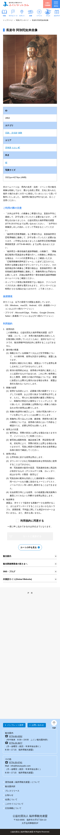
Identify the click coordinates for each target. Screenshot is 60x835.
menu (56, 6)
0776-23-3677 (15, 743)
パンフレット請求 (15, 725)
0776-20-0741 (15, 762)
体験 (30, 16)
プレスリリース (12, 791)
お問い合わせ (38, 725)
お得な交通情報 (47, 4)
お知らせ (9, 795)
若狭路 (8, 147)
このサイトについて (14, 804)
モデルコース (13, 16)
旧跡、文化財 (11, 133)
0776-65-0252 (15, 736)
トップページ (8, 20)
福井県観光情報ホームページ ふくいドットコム (16, 4)
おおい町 (16, 147)
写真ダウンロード (22, 20)
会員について (11, 799)
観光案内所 (10, 786)
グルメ (48, 16)
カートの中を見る (28, 547)
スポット (22, 16)
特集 (4, 16)
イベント (39, 16)
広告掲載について (13, 808)
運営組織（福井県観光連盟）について (22, 782)
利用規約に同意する (32, 520)
